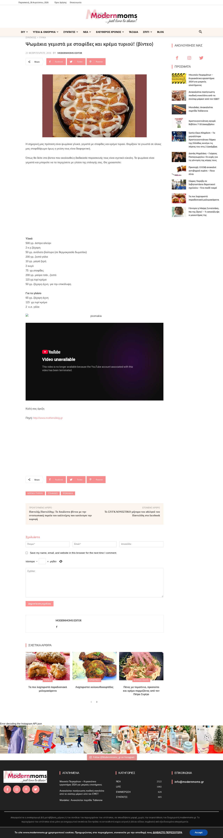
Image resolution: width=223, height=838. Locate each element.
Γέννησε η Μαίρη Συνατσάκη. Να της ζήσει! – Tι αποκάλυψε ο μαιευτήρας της (204, 212)
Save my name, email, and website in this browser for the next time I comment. (73, 552)
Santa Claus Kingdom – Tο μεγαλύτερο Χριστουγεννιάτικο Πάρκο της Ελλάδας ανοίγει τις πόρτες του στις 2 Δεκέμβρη (203, 140)
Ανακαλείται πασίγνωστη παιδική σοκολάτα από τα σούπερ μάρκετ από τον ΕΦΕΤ (204, 95)
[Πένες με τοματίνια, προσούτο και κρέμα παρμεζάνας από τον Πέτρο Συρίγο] (141, 666)
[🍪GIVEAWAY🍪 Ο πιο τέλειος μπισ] (153, 739)
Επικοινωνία (75, 2)
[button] (200, 32)
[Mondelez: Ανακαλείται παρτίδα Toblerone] (179, 109)
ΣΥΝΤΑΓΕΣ (69, 32)
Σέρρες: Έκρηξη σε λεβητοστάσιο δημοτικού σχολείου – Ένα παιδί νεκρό (203, 184)
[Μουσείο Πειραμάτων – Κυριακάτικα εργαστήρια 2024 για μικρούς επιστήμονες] (179, 78)
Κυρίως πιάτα (141, 680)
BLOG (160, 32)
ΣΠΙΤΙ (146, 32)
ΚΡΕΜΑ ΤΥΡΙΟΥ (35, 493)
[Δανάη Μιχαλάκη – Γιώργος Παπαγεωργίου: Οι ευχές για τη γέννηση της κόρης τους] (179, 157)
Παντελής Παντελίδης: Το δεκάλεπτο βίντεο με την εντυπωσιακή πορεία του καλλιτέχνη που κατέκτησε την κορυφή (60, 515)
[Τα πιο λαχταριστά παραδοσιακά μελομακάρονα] (48, 666)
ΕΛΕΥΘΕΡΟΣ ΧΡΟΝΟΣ (108, 32)
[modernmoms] (111, 16)
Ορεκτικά (94, 680)
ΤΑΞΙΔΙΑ (133, 32)
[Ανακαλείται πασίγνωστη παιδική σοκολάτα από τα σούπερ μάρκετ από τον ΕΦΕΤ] (179, 95)
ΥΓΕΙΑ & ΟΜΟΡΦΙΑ (44, 32)
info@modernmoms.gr (189, 782)
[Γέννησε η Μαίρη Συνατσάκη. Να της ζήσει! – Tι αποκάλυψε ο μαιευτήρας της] (179, 212)
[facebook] (57, 626)
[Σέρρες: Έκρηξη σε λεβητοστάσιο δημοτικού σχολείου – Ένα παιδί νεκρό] (179, 185)
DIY (23, 32)
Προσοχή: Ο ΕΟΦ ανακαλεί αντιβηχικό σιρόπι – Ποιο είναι (202, 171)
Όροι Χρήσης (61, 2)
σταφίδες (53, 493)
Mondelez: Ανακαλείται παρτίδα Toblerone (81, 800)
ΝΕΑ (85, 32)
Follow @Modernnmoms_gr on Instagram (113, 757)
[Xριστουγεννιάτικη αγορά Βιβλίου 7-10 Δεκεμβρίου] (179, 123)
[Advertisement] (94, 193)
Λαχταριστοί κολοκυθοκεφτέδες (94, 687)
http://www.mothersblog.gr (48, 417)
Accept (198, 832)
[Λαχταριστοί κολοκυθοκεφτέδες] (94, 666)
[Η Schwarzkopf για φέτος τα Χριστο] (181, 739)
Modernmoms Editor (69, 53)
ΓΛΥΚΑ (47, 680)
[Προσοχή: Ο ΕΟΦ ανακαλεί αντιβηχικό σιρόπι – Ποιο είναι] (179, 171)
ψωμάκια (68, 493)
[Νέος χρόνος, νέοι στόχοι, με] (98, 739)
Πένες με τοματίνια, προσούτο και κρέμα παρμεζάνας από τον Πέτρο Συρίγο (141, 691)
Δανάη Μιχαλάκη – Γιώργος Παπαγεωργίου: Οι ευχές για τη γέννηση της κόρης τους (203, 157)
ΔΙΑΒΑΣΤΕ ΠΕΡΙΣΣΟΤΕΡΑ (167, 832)
